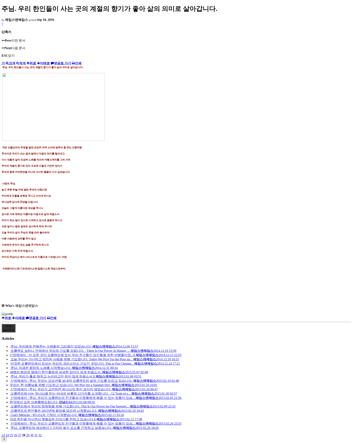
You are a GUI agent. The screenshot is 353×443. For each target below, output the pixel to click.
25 (11, 435)
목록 (8, 328)
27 (19, 435)
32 (40, 435)
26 (15, 435)
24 (7, 435)
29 (27, 435)
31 (36, 435)
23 (3, 435)
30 (32, 435)
